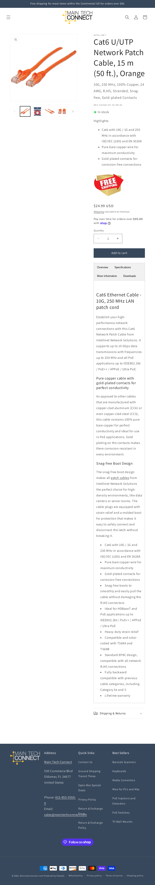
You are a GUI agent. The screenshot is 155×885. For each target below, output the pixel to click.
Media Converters (123, 780)
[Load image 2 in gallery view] (37, 111)
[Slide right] (73, 111)
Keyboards (119, 771)
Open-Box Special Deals (89, 787)
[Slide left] (14, 111)
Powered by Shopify (54, 875)
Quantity (99, 230)
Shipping (99, 211)
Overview (102, 267)
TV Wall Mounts (122, 821)
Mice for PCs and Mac (126, 789)
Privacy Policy (87, 799)
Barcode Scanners (124, 762)
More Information (107, 275)
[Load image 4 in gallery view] (62, 111)
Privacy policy (94, 875)
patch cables (120, 478)
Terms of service (114, 875)
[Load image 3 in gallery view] (50, 111)
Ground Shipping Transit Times (89, 773)
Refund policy (76, 875)
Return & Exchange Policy (90, 825)
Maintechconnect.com (31, 875)
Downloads (129, 275)
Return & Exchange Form (90, 811)
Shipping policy (135, 875)
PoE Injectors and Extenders (123, 800)
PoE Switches (121, 812)
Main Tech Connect (58, 762)
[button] (8, 17)
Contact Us (85, 762)
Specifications (122, 267)
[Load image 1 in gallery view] (25, 111)
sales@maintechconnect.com (65, 815)
